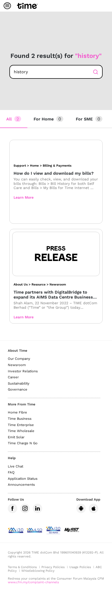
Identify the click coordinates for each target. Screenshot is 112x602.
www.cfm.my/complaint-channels (33, 582)
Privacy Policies (53, 567)
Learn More (24, 197)
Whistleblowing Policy (37, 571)
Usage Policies (80, 567)
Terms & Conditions (22, 567)
